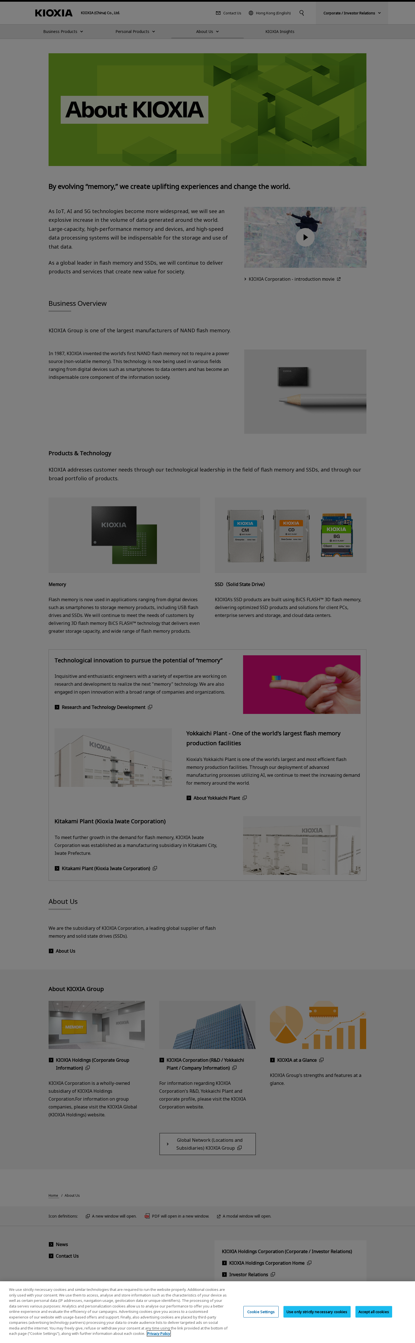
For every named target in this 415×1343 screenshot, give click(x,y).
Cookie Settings (261, 1311)
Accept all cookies (374, 1311)
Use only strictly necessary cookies (317, 1311)
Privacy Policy (158, 1333)
